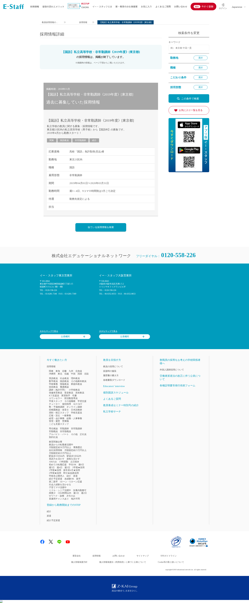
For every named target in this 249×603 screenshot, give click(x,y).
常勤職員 (53, 431)
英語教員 (53, 378)
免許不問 (75, 498)
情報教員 (64, 384)
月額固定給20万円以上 (60, 453)
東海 (58, 371)
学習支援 (82, 401)
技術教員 (53, 387)
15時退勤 (63, 461)
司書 (74, 395)
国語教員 (64, 140)
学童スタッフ (55, 401)
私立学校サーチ (112, 411)
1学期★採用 (55, 470)
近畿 (64, 371)
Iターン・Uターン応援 (71, 481)
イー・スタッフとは (102, 6)
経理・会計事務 (56, 418)
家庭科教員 (76, 384)
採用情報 (34, 6)
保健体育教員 (55, 392)
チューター (54, 404)
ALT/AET (77, 404)
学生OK (72, 464)
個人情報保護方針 (79, 562)
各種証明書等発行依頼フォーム (177, 385)
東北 (60, 373)
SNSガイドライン (169, 556)
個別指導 (66, 404)
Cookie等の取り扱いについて (171, 562)
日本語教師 (76, 409)
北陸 (86, 373)
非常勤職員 (65, 431)
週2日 (84, 493)
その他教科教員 (78, 381)
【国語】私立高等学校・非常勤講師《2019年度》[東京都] (90, 120)
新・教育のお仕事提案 (127, 6)
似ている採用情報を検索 (101, 227)
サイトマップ (143, 556)
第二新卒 (53, 481)
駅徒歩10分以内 (57, 456)
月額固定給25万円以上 (75, 450)
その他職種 (69, 401)
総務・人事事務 (74, 418)
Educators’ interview (114, 386)
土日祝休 (74, 461)
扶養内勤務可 (79, 490)
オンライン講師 (74, 407)
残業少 (52, 493)
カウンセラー (55, 398)
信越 (66, 373)
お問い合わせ (180, 6)
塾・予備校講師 (56, 407)
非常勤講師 (80, 140)
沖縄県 (52, 373)
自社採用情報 (55, 450)
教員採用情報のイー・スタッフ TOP (50, 22)
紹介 (94, 140)
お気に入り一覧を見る (191, 110)
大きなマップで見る (49, 331)
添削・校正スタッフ (59, 412)
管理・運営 (54, 421)
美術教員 (79, 392)
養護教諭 (64, 387)
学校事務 (53, 384)
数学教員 (53, 381)
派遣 (75, 476)
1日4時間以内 (64, 493)
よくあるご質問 (163, 6)
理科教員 (75, 378)
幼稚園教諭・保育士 (59, 409)
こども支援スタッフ (59, 424)
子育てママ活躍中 (58, 487)
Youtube (67, 541)
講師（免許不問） (58, 390)
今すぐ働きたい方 (57, 360)
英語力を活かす (56, 459)
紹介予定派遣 (55, 478)
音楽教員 (68, 392)
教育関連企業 (55, 441)
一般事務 (66, 415)
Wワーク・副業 (56, 496)
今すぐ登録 (207, 6)
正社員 (83, 434)
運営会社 (76, 556)
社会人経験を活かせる (60, 484)
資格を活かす (73, 459)
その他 (74, 434)
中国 (73, 373)
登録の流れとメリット (53, 6)
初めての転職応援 (58, 464)
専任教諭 (53, 428)
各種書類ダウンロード (114, 380)
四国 (80, 373)
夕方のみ (70, 496)
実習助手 (65, 395)
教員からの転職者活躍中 (61, 444)
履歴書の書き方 (111, 375)
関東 (51, 140)
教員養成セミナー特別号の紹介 (121, 405)
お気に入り (146, 6)
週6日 (81, 464)
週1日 (76, 493)
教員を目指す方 (112, 360)
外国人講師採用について (172, 369)
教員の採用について (113, 366)
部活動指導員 (71, 398)
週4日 (59, 467)
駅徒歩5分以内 (74, 456)
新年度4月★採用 (71, 470)
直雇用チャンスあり (59, 498)
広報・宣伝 (54, 415)
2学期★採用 (55, 473)
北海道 (78, 371)
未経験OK (69, 478)
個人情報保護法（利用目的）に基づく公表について (122, 562)
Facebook (42, 541)
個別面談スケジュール (116, 392)
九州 (71, 371)
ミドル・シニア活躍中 (60, 490)
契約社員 (53, 437)
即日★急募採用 (71, 473)
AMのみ (53, 461)
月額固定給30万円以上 (60, 447)
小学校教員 (74, 390)
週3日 (67, 467)
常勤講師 (64, 428)
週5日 (52, 467)
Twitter (50, 541)
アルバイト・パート (59, 434)
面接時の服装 (109, 371)
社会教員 (64, 378)
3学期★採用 (78, 467)
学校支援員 (76, 412)
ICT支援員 (54, 395)
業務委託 (77, 447)
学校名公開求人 (56, 476)
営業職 (65, 421)
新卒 (78, 478)
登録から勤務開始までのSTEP (63, 505)
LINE (59, 541)
